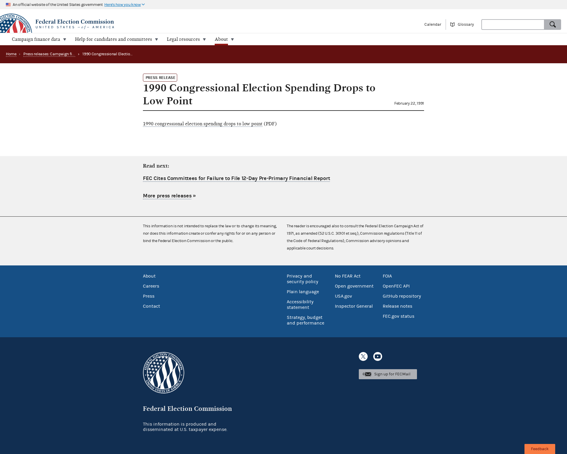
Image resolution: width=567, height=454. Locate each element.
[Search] (553, 24)
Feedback (540, 449)
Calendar (432, 24)
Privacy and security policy (302, 278)
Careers (151, 286)
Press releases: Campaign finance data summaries (68, 54)
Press (148, 296)
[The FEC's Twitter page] (363, 356)
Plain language (303, 291)
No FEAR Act (348, 276)
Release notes (397, 306)
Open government (354, 286)
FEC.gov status (398, 316)
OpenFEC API (396, 286)
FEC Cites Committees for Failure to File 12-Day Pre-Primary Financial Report (236, 178)
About (149, 276)
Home (11, 54)
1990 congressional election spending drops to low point (203, 124)
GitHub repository (402, 296)
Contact (151, 306)
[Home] (142, 24)
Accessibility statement (300, 304)
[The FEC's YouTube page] (377, 356)
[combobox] (513, 24)
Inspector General (354, 306)
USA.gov (343, 296)
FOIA (387, 276)
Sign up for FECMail (392, 374)
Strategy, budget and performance (305, 320)
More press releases (167, 196)
